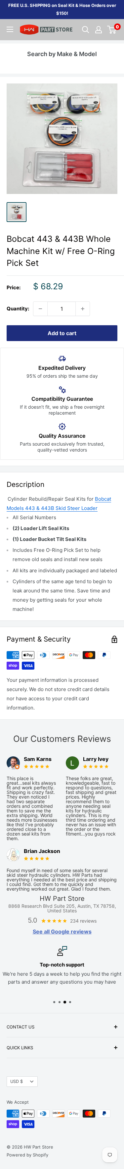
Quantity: (18, 308)
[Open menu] (10, 29)
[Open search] (85, 29)
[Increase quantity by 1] (83, 309)
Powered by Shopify (27, 1154)
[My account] (98, 29)
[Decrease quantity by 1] (40, 309)
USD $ (16, 1081)
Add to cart (62, 333)
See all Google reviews (62, 931)
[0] (112, 30)
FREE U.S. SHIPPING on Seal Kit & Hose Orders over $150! (62, 9)
